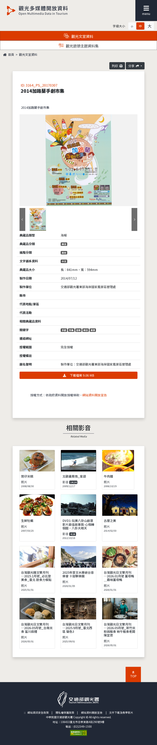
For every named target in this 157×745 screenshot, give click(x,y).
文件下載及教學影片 (121, 712)
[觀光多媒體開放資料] (37, 10)
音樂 (78, 330)
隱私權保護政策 (65, 712)
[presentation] (22, 219)
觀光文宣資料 (28, 54)
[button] (132, 26)
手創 (64, 330)
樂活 (64, 244)
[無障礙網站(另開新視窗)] (78, 732)
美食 (93, 330)
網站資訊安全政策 (38, 712)
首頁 (10, 54)
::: (25, 712)
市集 (71, 330)
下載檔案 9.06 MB (81, 375)
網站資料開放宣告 (94, 395)
